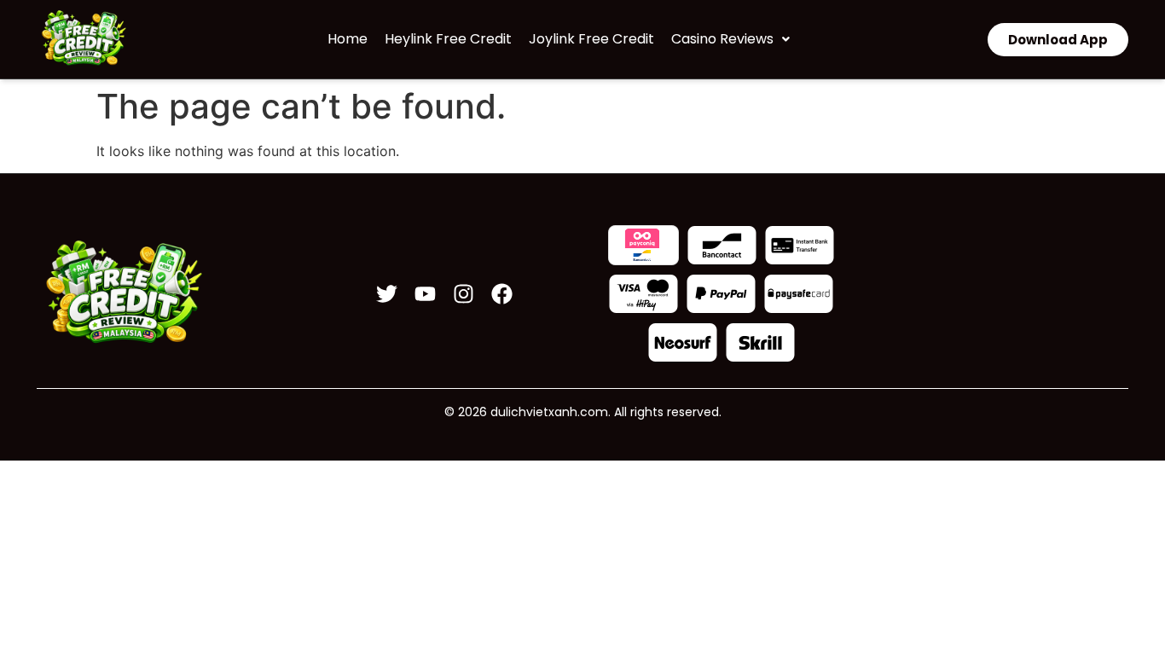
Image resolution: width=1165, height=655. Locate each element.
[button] (730, 39)
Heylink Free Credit (448, 39)
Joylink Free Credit (591, 39)
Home (347, 39)
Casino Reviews (722, 39)
